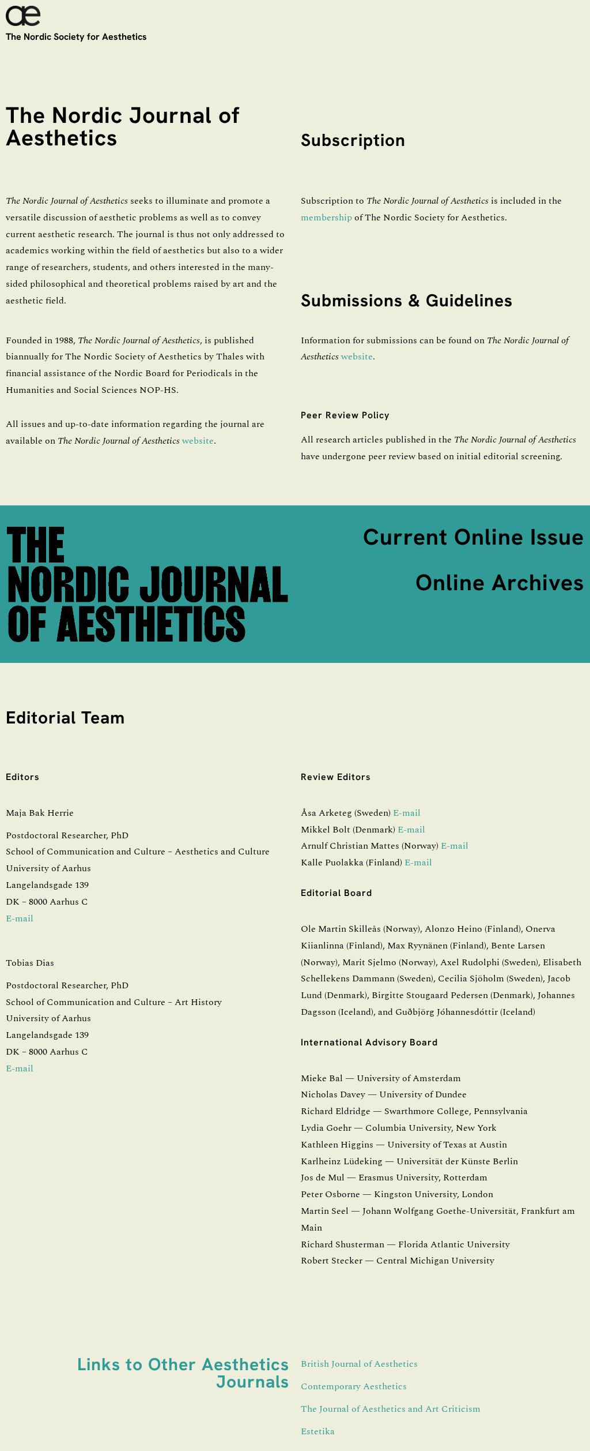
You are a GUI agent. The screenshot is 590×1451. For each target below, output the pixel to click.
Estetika (318, 1431)
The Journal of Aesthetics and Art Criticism (391, 1409)
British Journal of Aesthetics (359, 1364)
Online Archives (499, 582)
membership (326, 217)
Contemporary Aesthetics (354, 1386)
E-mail (19, 918)
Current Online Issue (473, 537)
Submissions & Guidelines (407, 300)
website (198, 441)
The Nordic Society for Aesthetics (76, 37)
